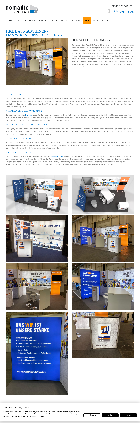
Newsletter (102, 20)
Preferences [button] (40, 416)
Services (43, 20)
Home (11, 20)
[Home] (22, 6)
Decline (110, 415)
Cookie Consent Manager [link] (10, 407)
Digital (54, 20)
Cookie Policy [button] (73, 414)
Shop (86, 20)
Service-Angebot (57, 156)
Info (78, 20)
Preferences (92, 415)
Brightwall (29, 115)
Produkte (30, 20)
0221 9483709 (122, 11)
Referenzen (67, 20)
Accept (128, 415)
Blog (19, 20)
